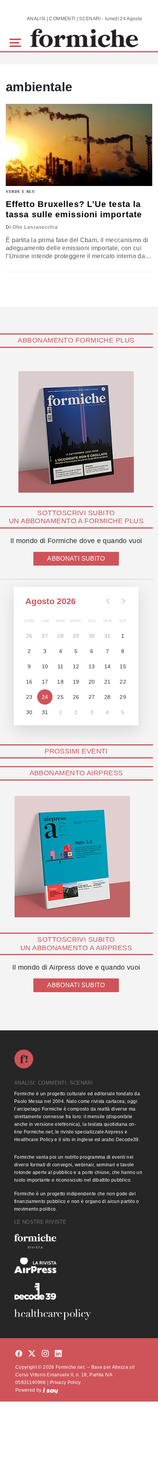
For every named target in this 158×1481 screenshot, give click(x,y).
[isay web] (50, 1390)
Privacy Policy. (66, 1382)
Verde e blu (20, 191)
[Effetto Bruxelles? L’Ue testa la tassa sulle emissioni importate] (79, 145)
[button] (17, 42)
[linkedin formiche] (58, 1354)
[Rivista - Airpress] (79, 1265)
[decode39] (79, 1291)
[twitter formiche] (31, 1354)
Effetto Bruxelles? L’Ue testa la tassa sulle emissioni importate (74, 209)
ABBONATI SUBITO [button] (76, 558)
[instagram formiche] (45, 1354)
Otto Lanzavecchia (35, 227)
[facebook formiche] (18, 1354)
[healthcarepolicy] (79, 1314)
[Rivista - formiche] (79, 1241)
